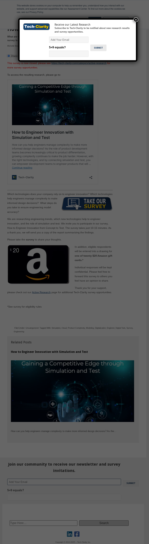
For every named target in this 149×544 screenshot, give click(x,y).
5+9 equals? (57, 47)
